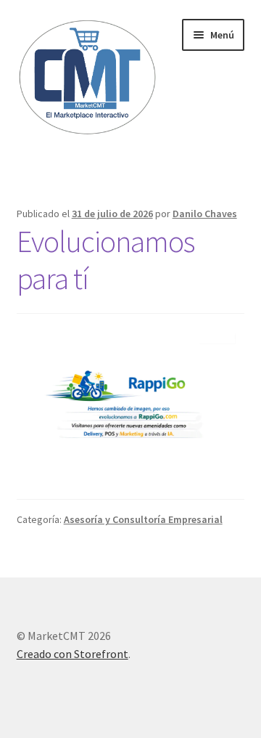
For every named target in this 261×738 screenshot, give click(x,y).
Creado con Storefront (72, 653)
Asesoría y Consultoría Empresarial (143, 519)
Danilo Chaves (205, 213)
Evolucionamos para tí (105, 259)
